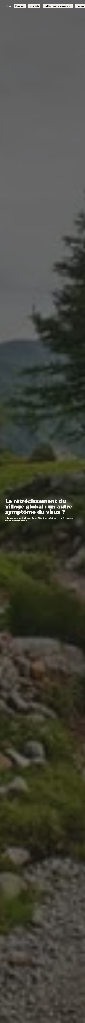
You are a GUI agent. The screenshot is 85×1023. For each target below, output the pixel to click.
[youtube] (10, 6)
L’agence (19, 6)
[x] (7, 6)
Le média (34, 6)
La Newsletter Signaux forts (57, 6)
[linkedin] (4, 6)
